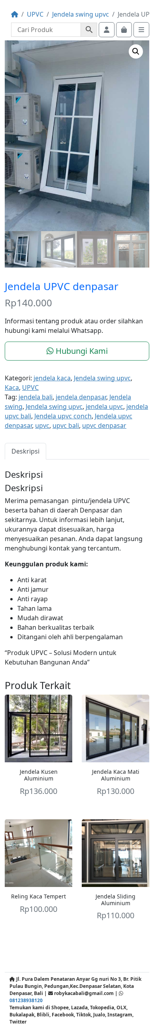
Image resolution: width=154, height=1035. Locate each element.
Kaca (12, 387)
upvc (42, 425)
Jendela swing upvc (80, 14)
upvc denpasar (104, 425)
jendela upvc (104, 406)
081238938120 (26, 1000)
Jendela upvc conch (63, 416)
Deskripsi (25, 451)
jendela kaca (52, 378)
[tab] (25, 451)
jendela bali (36, 397)
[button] (136, 51)
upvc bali (66, 425)
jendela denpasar (81, 397)
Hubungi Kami (81, 351)
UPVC (35, 14)
